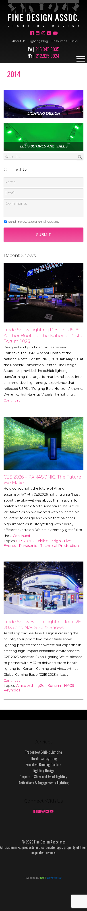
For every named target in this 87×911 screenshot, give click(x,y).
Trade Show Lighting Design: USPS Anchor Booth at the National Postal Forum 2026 (43, 335)
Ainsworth (25, 685)
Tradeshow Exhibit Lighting (43, 752)
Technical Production (59, 546)
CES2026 (24, 541)
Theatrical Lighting (43, 758)
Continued (12, 400)
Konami (54, 685)
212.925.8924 (48, 55)
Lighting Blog (38, 41)
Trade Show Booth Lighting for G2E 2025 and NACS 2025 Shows (42, 624)
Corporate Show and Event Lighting (43, 776)
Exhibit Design (48, 541)
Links (73, 41)
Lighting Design (43, 770)
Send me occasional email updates (33, 222)
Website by (24, 877)
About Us (18, 41)
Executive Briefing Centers (43, 764)
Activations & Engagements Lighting (43, 783)
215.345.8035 (47, 49)
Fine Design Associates (43, 13)
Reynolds (12, 690)
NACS (69, 685)
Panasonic (28, 546)
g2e (40, 685)
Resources (59, 41)
